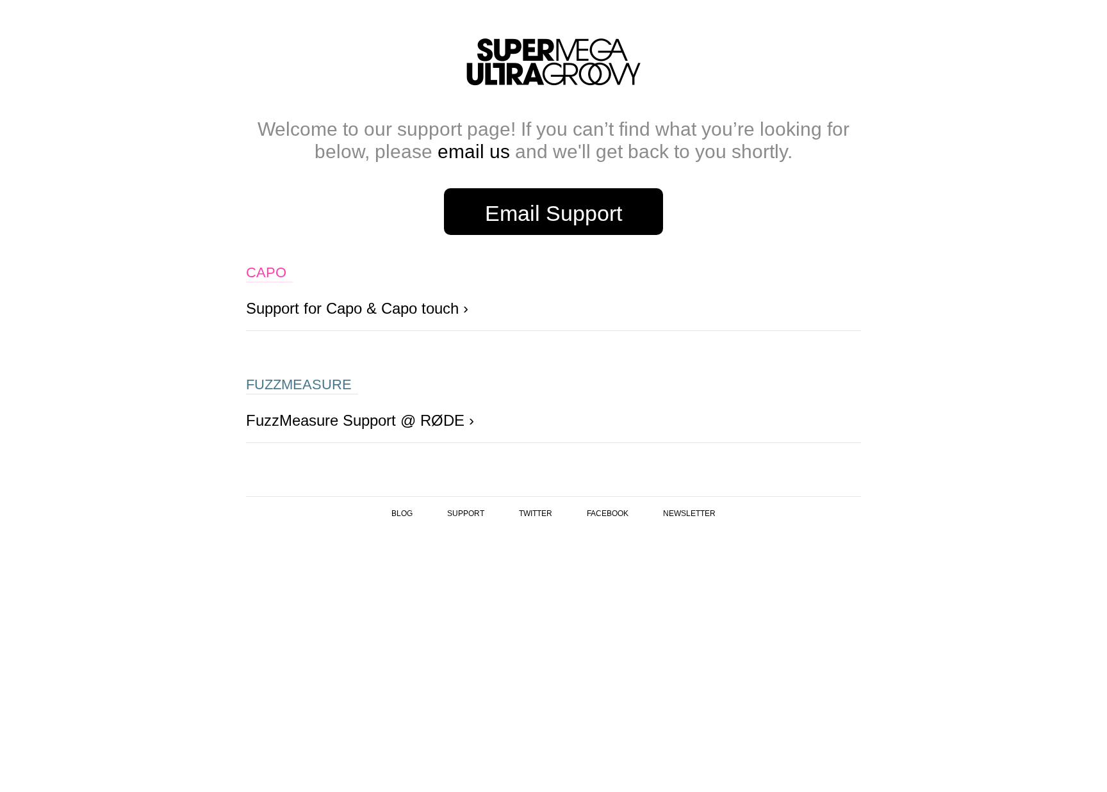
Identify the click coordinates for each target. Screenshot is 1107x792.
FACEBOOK (607, 513)
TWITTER (535, 513)
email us (474, 151)
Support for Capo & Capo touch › (357, 308)
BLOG (402, 513)
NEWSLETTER (689, 513)
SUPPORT (465, 513)
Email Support (553, 213)
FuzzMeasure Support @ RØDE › (360, 420)
